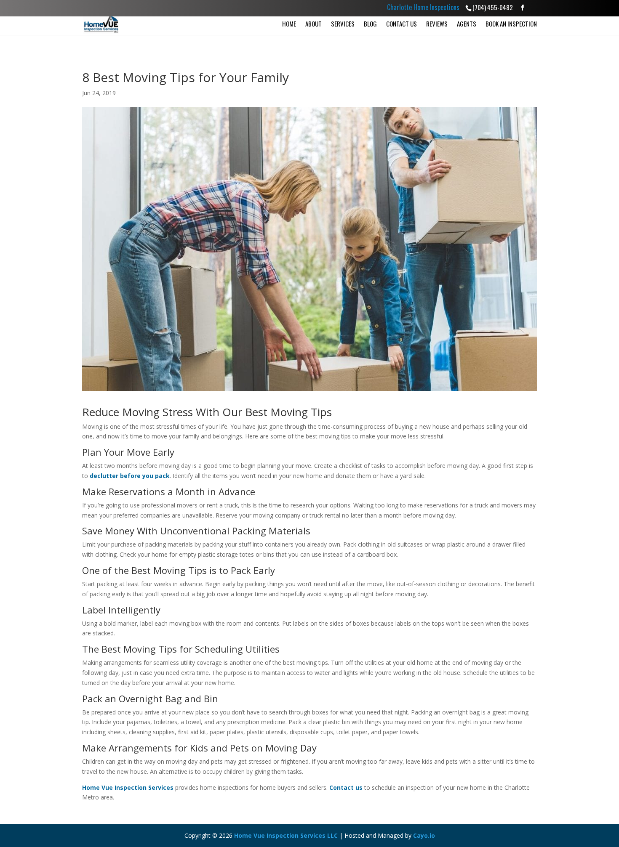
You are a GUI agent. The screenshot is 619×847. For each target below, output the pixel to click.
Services (343, 24)
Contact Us (401, 24)
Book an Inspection (511, 24)
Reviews (437, 24)
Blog (370, 24)
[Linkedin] (533, 9)
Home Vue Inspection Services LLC (286, 835)
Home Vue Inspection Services (127, 787)
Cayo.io (424, 835)
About (313, 24)
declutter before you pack (130, 476)
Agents (466, 24)
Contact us (346, 787)
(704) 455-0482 (492, 7)
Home (289, 24)
